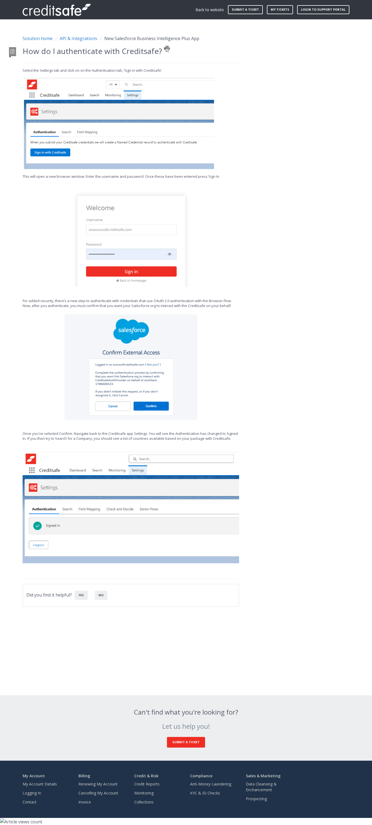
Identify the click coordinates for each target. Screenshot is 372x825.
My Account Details (40, 784)
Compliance (201, 775)
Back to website (210, 9)
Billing (84, 775)
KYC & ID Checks (205, 793)
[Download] (176, 351)
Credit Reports (147, 784)
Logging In (32, 793)
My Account (34, 775)
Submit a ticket (245, 9)
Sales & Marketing (263, 775)
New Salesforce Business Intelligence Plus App (151, 38)
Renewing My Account (98, 784)
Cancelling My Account (98, 793)
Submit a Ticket (186, 742)
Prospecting (256, 798)
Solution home (38, 38)
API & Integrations (78, 38)
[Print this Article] (167, 49)
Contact (29, 802)
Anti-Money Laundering (210, 784)
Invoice (84, 802)
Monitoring (144, 793)
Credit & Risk (146, 775)
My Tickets (280, 9)
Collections (144, 802)
